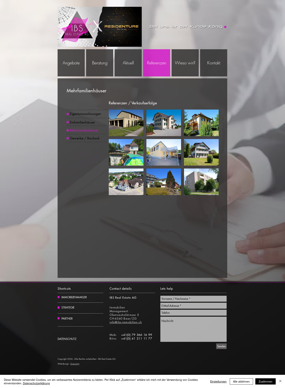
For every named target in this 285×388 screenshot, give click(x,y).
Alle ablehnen (241, 381)
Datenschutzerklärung (36, 383)
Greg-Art (74, 363)
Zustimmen (265, 381)
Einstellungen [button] (218, 381)
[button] (126, 123)
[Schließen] (280, 381)
